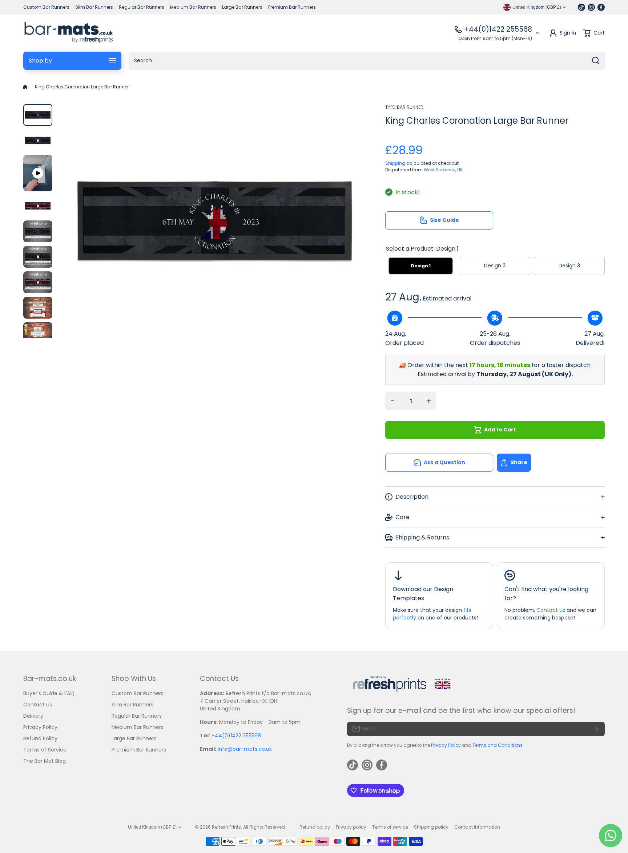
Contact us (550, 610)
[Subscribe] (596, 729)
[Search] (596, 61)
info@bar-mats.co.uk (245, 749)
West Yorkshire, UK (443, 170)
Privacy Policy (446, 745)
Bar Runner (410, 107)
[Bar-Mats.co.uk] (68, 33)
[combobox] (367, 61)
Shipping (395, 163)
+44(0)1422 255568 (498, 29)
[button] (551, 463)
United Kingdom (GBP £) (152, 827)
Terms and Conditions (497, 745)
